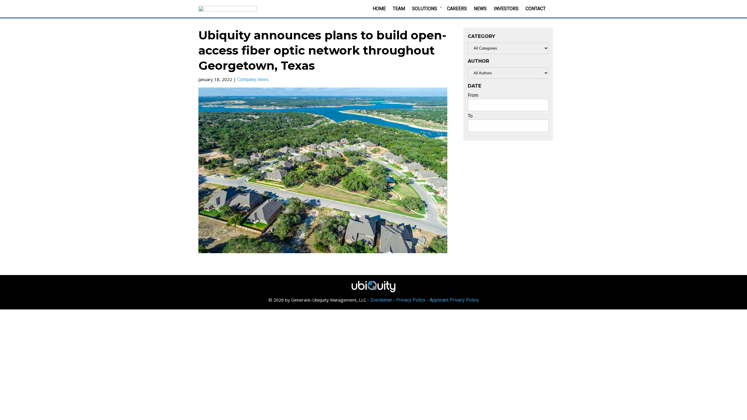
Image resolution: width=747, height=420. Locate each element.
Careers (457, 8)
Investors (506, 8)
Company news (252, 79)
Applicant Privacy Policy (454, 300)
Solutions (424, 8)
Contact (536, 8)
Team (399, 8)
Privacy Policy (410, 300)
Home (379, 8)
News (480, 8)
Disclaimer (381, 300)
